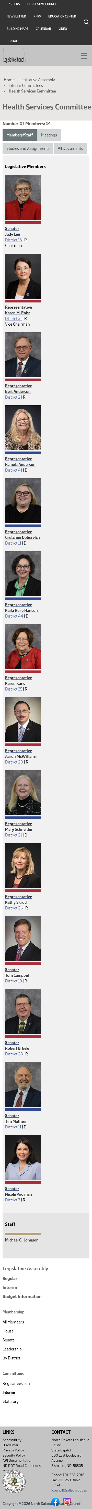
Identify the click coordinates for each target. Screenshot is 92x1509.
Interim (10, 1287)
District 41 (13, 470)
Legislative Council (42, 4)
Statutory (11, 1401)
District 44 (14, 616)
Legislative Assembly (37, 79)
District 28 (14, 1054)
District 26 (14, 908)
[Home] (14, 55)
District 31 (13, 318)
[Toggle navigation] (82, 55)
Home (9, 79)
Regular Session (16, 1383)
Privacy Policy (13, 1450)
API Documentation (17, 1460)
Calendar (43, 29)
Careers (13, 4)
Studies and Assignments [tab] (28, 148)
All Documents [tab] (70, 148)
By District (11, 1358)
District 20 (14, 762)
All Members (13, 1322)
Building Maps (17, 29)
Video (63, 29)
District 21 (13, 835)
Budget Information (22, 1296)
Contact (13, 41)
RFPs (37, 16)
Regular (10, 1278)
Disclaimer (10, 1445)
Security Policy (14, 1455)
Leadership (12, 1349)
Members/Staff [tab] (19, 135)
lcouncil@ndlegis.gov (67, 1490)
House (8, 1331)
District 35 (13, 689)
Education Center (62, 16)
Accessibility (12, 1440)
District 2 (12, 397)
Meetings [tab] (49, 135)
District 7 (12, 1200)
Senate (9, 1340)
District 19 (13, 981)
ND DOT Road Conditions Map (22, 1468)
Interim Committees (26, 85)
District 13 (13, 239)
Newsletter (16, 16)
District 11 (13, 543)
